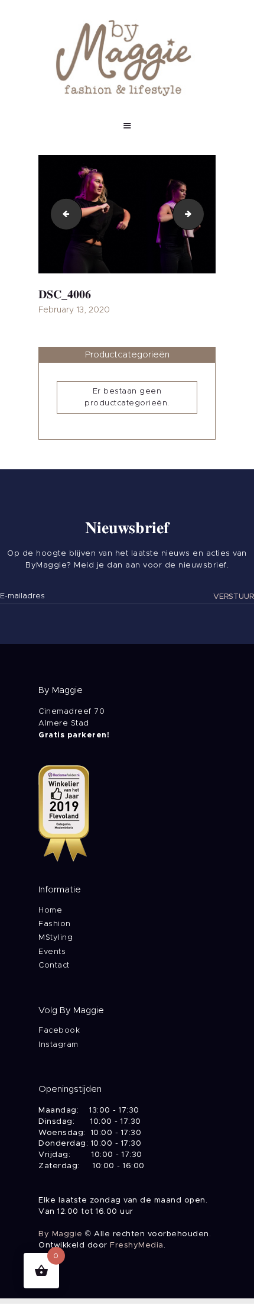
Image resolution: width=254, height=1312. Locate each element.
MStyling (55, 938)
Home (50, 910)
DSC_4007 (200, 214)
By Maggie (60, 1234)
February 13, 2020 (74, 310)
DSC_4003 (62, 214)
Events (52, 952)
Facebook (59, 1030)
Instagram (58, 1045)
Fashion (54, 924)
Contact (54, 965)
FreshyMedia (137, 1245)
